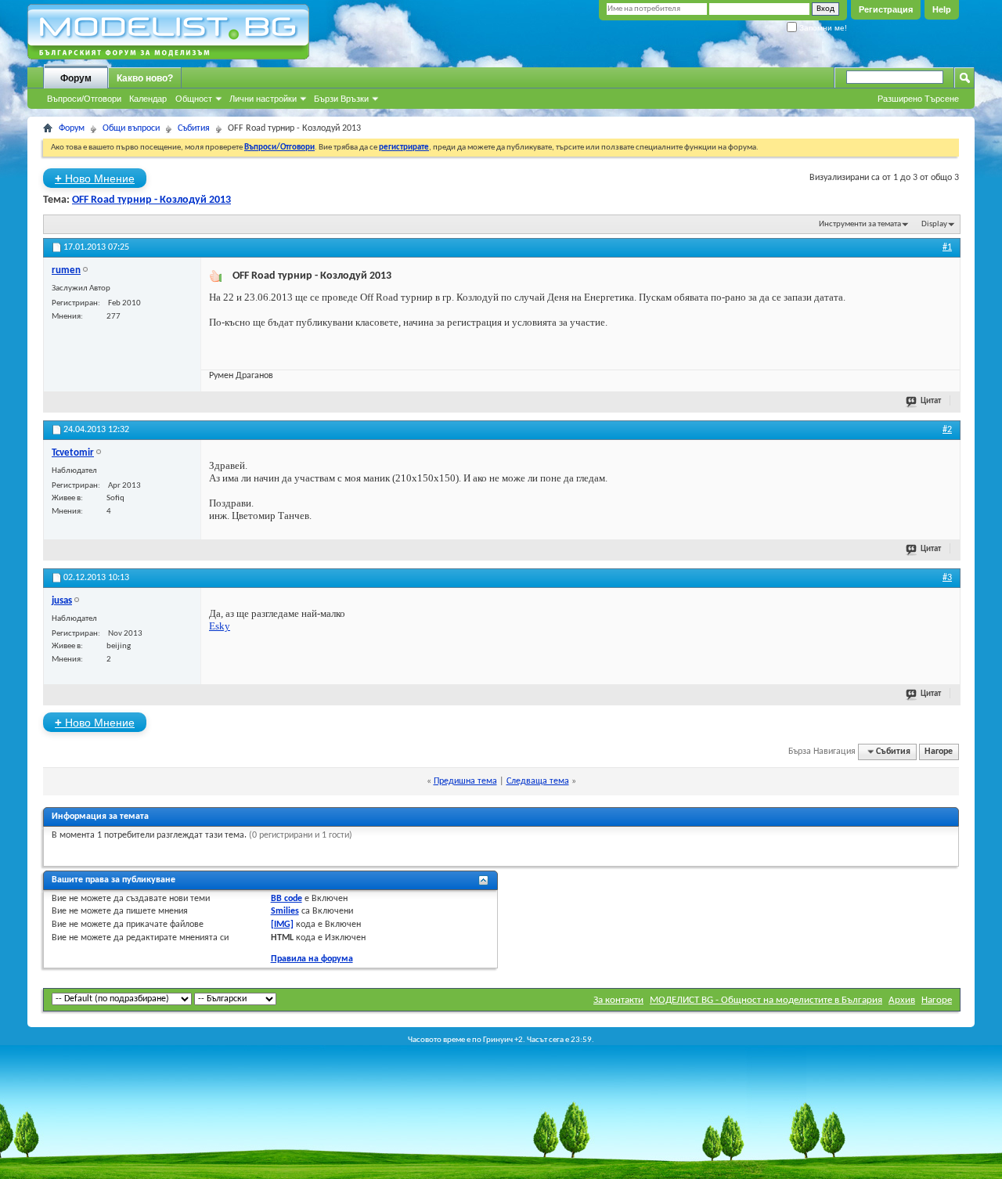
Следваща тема (537, 781)
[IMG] (282, 924)
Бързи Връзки (341, 98)
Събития (194, 128)
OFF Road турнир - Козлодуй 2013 (151, 200)
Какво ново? (145, 78)
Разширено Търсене (918, 98)
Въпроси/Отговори (84, 98)
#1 (947, 247)
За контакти (618, 1000)
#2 (947, 429)
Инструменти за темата (860, 224)
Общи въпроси (131, 128)
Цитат (931, 401)
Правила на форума (312, 959)
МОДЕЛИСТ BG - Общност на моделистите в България (766, 1000)
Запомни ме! (822, 27)
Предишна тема (465, 781)
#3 (947, 577)
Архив (901, 1000)
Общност (193, 98)
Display (934, 224)
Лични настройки (263, 98)
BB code (286, 898)
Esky (219, 626)
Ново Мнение (95, 178)
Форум (76, 78)
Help (941, 9)
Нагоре (939, 751)
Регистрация (886, 9)
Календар (148, 98)
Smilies (285, 911)
